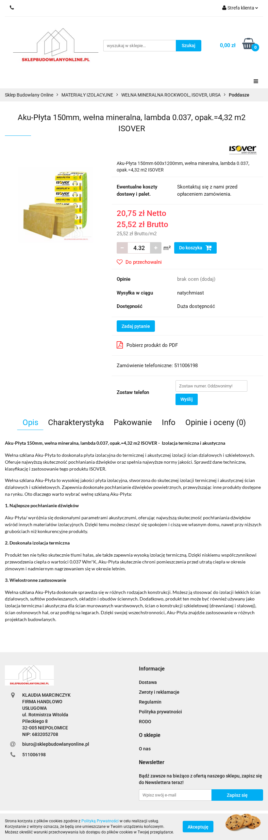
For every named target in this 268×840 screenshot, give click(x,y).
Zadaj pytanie (136, 326)
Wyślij (186, 399)
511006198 (34, 754)
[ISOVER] (243, 149)
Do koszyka (191, 247)
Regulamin (150, 702)
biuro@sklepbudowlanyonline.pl (55, 744)
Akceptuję (198, 827)
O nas (145, 748)
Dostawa (148, 682)
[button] (152, 669)
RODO (145, 721)
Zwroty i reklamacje (159, 692)
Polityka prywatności (160, 711)
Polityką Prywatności (100, 821)
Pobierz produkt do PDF (152, 345)
